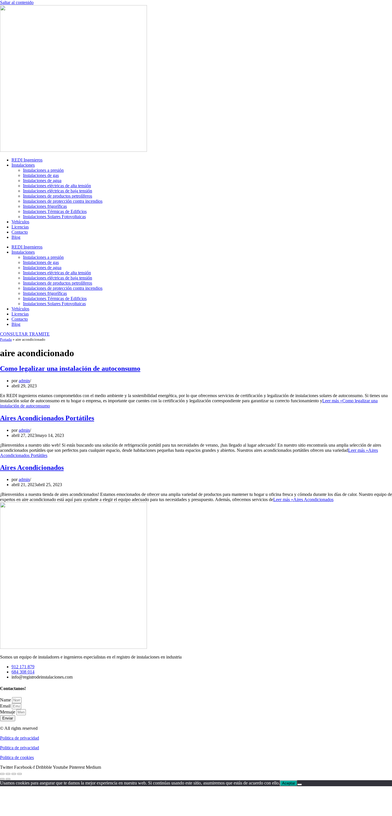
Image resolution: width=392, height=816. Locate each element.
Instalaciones (23, 165)
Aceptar (288, 783)
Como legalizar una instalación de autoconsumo (70, 368)
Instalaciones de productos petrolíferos (57, 196)
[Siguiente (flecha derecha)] (8, 779)
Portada (6, 339)
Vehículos (20, 221)
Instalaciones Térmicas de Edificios (55, 211)
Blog (15, 237)
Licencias (20, 226)
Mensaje (8, 711)
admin (24, 380)
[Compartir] (13, 774)
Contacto (19, 232)
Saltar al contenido (17, 2)
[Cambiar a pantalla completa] (8, 774)
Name (6, 699)
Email (6, 705)
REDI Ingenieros (26, 159)
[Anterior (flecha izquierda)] (2, 779)
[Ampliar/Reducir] (2, 774)
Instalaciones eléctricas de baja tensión (57, 190)
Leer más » (303, 499)
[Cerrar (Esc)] (19, 774)
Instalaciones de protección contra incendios (62, 201)
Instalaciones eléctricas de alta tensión (57, 185)
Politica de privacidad (19, 738)
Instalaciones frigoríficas (45, 206)
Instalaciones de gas (41, 175)
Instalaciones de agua (42, 180)
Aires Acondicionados (32, 467)
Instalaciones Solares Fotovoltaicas (54, 216)
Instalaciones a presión (43, 170)
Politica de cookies (17, 757)
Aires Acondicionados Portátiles (47, 418)
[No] (299, 784)
